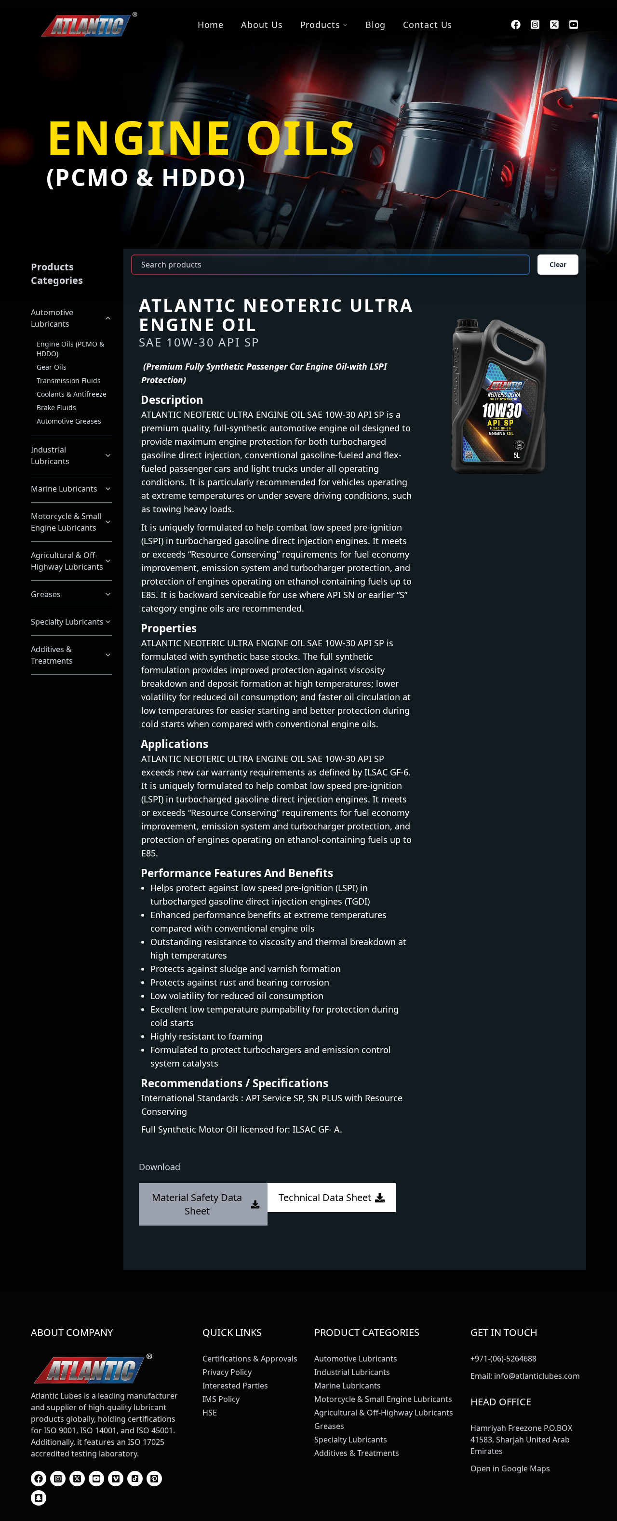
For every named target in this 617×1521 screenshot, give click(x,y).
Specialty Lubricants (67, 621)
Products (320, 24)
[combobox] (330, 264)
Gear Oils (52, 367)
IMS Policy (221, 1399)
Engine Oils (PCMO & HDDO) (70, 348)
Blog (375, 24)
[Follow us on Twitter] (554, 24)
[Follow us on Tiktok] (135, 1478)
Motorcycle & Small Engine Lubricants (66, 522)
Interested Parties (235, 1385)
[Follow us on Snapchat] (38, 1498)
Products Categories (57, 273)
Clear (558, 264)
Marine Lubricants (64, 488)
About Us (261, 24)
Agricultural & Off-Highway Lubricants (67, 561)
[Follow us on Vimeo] (115, 1478)
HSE (209, 1412)
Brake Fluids (56, 407)
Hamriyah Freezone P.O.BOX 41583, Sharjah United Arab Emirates (521, 1439)
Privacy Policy (227, 1372)
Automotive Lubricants (52, 318)
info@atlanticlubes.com (537, 1376)
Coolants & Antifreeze (72, 394)
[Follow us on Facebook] (516, 24)
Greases (46, 594)
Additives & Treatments (52, 655)
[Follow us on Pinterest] (154, 1478)
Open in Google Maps (510, 1468)
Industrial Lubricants (50, 455)
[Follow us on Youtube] (573, 24)
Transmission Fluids (69, 380)
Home (211, 24)
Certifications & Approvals (249, 1358)
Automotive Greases (69, 421)
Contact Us (427, 24)
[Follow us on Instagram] (535, 24)
